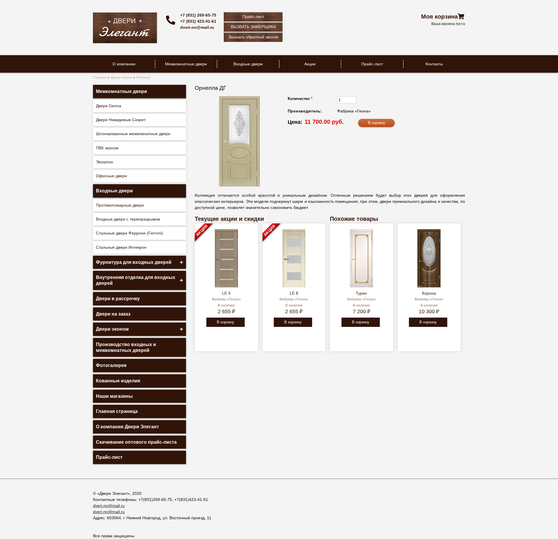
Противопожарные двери (120, 205)
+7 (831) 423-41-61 (198, 21)
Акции (310, 64)
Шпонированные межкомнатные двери (133, 133)
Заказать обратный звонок (253, 37)
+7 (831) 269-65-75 (198, 15)
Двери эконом (112, 329)
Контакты (434, 64)
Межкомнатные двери (186, 64)
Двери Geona (108, 105)
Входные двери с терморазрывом (128, 219)
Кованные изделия (118, 380)
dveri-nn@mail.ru (197, 27)
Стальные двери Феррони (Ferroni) (129, 233)
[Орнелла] (239, 141)
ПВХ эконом (107, 148)
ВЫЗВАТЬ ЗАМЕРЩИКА (253, 26)
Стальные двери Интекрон (121, 247)
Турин (361, 293)
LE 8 (294, 293)
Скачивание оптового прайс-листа (136, 442)
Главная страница (117, 411)
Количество (300, 98)
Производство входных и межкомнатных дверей (126, 347)
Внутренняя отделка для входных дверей (135, 280)
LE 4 (226, 293)
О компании (123, 64)
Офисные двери (111, 175)
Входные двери (248, 64)
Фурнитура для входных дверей (133, 262)
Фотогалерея (111, 365)
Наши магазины (114, 396)
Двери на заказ (113, 313)
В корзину (225, 322)
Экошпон (104, 162)
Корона (429, 293)
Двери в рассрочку (118, 298)
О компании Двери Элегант (127, 426)
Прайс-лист (253, 16)
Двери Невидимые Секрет (121, 119)
